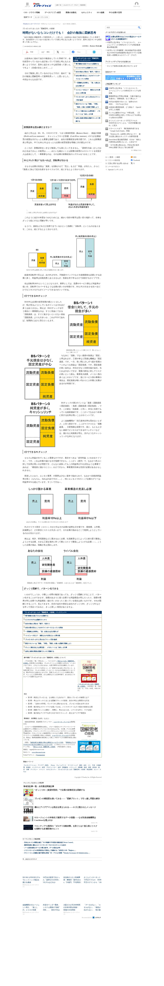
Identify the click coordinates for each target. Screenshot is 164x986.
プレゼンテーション (30, 765)
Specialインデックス (115, 170)
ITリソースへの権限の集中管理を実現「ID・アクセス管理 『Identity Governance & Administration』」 (57, 853)
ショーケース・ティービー (62, 722)
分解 (27, 769)
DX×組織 (100, 12)
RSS (134, 157)
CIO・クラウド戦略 (32, 12)
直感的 (28, 767)
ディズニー (34, 769)
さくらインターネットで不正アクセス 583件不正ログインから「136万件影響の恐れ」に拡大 (125, 123)
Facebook (136, 160)
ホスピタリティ (51, 769)
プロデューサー (51, 767)
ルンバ (96, 769)
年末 (93, 765)
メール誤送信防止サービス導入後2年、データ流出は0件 (42, 848)
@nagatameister (40, 755)
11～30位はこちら (136, 150)
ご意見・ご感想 (114, 157)
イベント (42, 769)
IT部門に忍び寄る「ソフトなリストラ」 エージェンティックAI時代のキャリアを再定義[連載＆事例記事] (124, 45)
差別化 (94, 767)
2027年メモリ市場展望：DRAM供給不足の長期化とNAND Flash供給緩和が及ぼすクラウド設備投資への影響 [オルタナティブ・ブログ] (124, 52)
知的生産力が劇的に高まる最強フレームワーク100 (46, 742)
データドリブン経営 (53, 12)
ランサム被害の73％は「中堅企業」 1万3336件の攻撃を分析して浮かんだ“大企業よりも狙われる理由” (125, 115)
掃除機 (80, 767)
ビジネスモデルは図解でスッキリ (86, 68)
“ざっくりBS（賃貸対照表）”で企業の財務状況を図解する (59, 790)
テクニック (73, 767)
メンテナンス (36, 767)
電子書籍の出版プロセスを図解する (87, 64)
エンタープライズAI (41, 17)
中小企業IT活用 (115, 12)
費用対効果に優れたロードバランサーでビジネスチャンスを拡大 (45, 845)
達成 (85, 767)
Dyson (53, 765)
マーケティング (73, 765)
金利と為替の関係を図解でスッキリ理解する (39, 651)
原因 (89, 767)
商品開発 (89, 769)
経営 (43, 767)
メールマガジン (114, 166)
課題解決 (65, 767)
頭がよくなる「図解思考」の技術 (44, 747)
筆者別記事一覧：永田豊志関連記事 (38, 786)
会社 (85, 765)
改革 (59, 767)
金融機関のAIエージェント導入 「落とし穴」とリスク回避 (31, 907)
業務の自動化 (71, 12)
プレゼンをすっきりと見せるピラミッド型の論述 (41, 639)
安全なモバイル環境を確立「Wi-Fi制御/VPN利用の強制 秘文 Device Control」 (49, 842)
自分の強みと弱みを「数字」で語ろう (88, 72)
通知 (48, 52)
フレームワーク (61, 765)
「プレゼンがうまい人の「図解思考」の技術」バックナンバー (45, 612)
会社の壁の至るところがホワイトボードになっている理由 (44, 627)
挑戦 (80, 765)
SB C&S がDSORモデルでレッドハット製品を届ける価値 (31, 879)
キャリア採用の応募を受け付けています (122, 66)
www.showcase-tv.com (38, 752)
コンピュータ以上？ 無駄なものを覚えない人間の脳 (42, 635)
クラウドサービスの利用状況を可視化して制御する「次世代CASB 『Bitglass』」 (50, 850)
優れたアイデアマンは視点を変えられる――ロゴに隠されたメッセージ (65, 807)
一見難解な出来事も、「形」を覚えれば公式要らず (41, 631)
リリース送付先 (114, 160)
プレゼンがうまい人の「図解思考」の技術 (71, 769)
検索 (139, 27)
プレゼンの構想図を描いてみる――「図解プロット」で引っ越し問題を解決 (67, 799)
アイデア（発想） (43, 765)
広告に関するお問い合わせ (118, 163)
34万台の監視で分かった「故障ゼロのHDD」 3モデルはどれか (52, 879)
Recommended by (87, 917)
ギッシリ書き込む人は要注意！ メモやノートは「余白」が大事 (46, 647)
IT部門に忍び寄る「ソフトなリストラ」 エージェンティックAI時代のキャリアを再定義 (125, 90)
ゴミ (89, 765)
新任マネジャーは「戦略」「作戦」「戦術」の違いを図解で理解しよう (48, 643)
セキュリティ (86, 12)
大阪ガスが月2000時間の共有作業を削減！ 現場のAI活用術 (71, 907)
